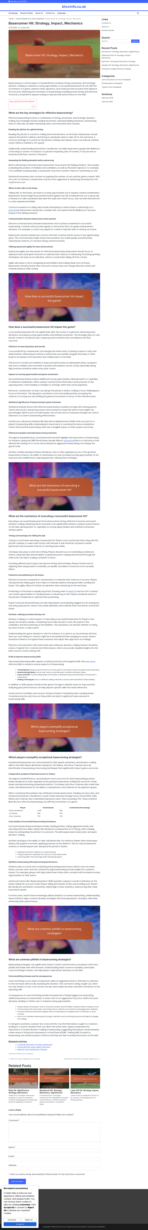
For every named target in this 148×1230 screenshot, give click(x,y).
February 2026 (107, 98)
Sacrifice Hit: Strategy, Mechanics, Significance (120, 52)
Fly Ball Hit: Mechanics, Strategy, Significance (34, 1044)
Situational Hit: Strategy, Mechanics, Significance (51, 1091)
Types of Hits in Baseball (111, 87)
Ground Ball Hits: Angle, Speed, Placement (33, 1047)
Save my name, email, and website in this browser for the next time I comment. (47, 1174)
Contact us (50, 13)
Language (61, 13)
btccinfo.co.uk (74, 7)
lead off (72, 591)
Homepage (13, 13)
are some (90, 661)
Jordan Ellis (24, 27)
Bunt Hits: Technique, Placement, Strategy (118, 61)
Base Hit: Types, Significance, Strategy (32, 1049)
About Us (39, 13)
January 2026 (107, 101)
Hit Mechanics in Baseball (112, 83)
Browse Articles (26, 13)
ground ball (14, 210)
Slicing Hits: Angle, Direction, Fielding (116, 69)
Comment (14, 1120)
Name (12, 1147)
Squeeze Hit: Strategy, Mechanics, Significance (120, 65)
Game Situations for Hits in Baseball (21, 1053)
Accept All (20, 1224)
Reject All (28, 1220)
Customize (12, 1220)
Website (12, 1165)
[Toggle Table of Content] (32, 106)
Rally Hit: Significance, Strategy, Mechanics (19, 1091)
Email (12, 1156)
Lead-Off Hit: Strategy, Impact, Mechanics (85, 1091)
